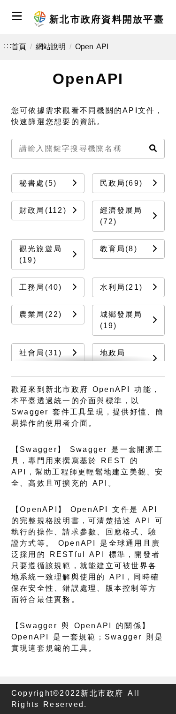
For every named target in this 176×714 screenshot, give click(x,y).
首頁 (18, 47)
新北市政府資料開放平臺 (106, 19)
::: (8, 46)
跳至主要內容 (23, 4)
